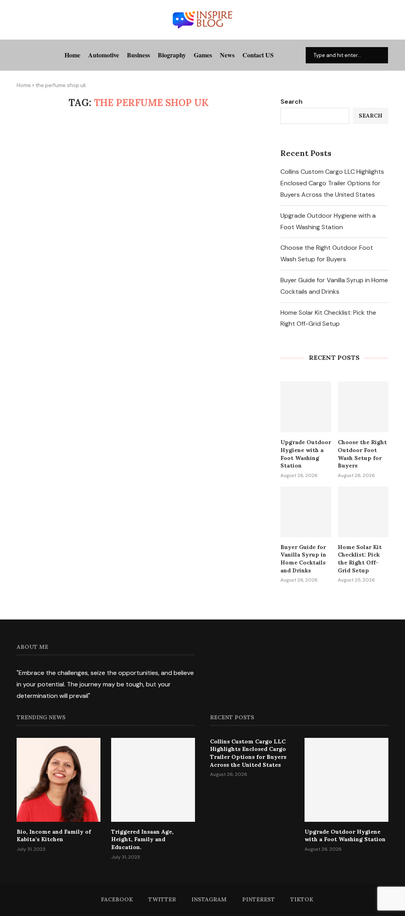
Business (138, 54)
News (227, 54)
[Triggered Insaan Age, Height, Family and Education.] (153, 780)
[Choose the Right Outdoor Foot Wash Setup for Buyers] (363, 407)
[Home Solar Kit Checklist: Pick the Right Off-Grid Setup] (363, 512)
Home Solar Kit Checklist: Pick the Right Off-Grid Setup (360, 559)
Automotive (103, 54)
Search (291, 101)
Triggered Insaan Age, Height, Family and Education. (142, 839)
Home (72, 54)
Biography (172, 54)
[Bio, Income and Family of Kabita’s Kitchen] (58, 780)
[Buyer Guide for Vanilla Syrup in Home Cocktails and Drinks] (305, 512)
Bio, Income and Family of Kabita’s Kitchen (54, 835)
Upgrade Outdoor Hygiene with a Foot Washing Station (305, 454)
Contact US (258, 54)
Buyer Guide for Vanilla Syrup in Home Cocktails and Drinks (303, 559)
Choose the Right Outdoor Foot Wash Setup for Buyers (362, 454)
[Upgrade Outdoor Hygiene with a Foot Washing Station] (305, 407)
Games (203, 54)
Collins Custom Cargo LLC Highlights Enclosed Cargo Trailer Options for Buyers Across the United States (332, 183)
